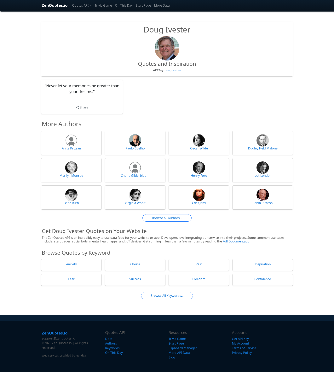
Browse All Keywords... (167, 296)
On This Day (124, 5)
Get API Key (240, 339)
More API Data (179, 353)
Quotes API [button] (80, 5)
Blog (172, 357)
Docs (108, 339)
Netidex (81, 355)
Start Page (143, 5)
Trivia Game (103, 5)
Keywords (112, 348)
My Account (240, 343)
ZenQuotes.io (54, 5)
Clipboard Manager (183, 348)
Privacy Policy (242, 353)
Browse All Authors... (167, 218)
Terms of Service (244, 348)
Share (83, 107)
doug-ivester (173, 70)
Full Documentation (237, 241)
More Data (162, 5)
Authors (111, 343)
